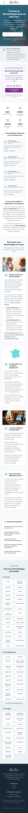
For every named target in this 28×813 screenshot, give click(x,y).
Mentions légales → (16, 59)
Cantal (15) (8, 689)
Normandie (8, 732)
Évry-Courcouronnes (8, 613)
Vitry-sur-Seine (20, 595)
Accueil (14, 786)
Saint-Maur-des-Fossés (20, 627)
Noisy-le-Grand (20, 622)
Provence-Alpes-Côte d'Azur (8, 742)
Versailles (8, 599)
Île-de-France (20, 728)
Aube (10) (20, 676)
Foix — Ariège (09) (9, 194)
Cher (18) (20, 693)
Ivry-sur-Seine (8, 632)
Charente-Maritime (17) (8, 694)
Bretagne (8, 718)
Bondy (8, 626)
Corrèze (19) (8, 699)
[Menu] (3, 2)
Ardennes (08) (20, 672)
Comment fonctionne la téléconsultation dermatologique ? (13, 539)
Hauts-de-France (8, 728)
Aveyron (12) (20, 680)
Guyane (20, 747)
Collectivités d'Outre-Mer (8, 756)
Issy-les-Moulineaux (8, 641)
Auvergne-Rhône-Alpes (8, 714)
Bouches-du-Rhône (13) (8, 684)
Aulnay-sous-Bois (20, 603)
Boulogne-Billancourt (20, 582)
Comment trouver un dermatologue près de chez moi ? (13, 527)
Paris (8, 581)
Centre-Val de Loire (20, 719)
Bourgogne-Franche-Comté (20, 714)
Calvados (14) (20, 684)
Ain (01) (8, 656)
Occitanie (8, 738)
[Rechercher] (25, 34)
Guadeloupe (20, 742)
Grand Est (20, 724)
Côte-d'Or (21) (20, 699)
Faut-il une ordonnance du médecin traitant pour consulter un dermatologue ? (13, 546)
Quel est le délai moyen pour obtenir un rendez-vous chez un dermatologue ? (12, 533)
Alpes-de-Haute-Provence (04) (20, 661)
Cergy (20, 613)
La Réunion (8, 751)
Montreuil (8, 591)
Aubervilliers (20, 618)
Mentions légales (14, 794)
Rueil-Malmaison (8, 609)
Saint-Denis (8, 587)
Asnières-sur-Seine (8, 604)
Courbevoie (8, 618)
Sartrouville (8, 636)
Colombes (19, 599)
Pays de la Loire (20, 738)
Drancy (8, 622)
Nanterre (8, 595)
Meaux (20, 609)
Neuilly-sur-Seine (20, 645)
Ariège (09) (8, 676)
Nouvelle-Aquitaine (20, 733)
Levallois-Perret (20, 640)
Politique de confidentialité (14, 796)
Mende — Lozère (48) (10, 165)
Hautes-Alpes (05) (8, 667)
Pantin (8, 645)
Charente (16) (20, 689)
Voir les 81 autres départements (14, 703)
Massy (20, 636)
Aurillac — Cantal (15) (9, 150)
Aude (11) (8, 680)
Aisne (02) (19, 656)
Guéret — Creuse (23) (10, 179)
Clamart (20, 632)
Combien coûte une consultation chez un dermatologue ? (12, 552)
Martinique (8, 747)
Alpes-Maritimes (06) (20, 667)
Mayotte (20, 751)
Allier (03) (8, 660)
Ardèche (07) (8, 672)
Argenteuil (19, 587)
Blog (14, 788)
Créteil (20, 591)
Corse (8, 724)
